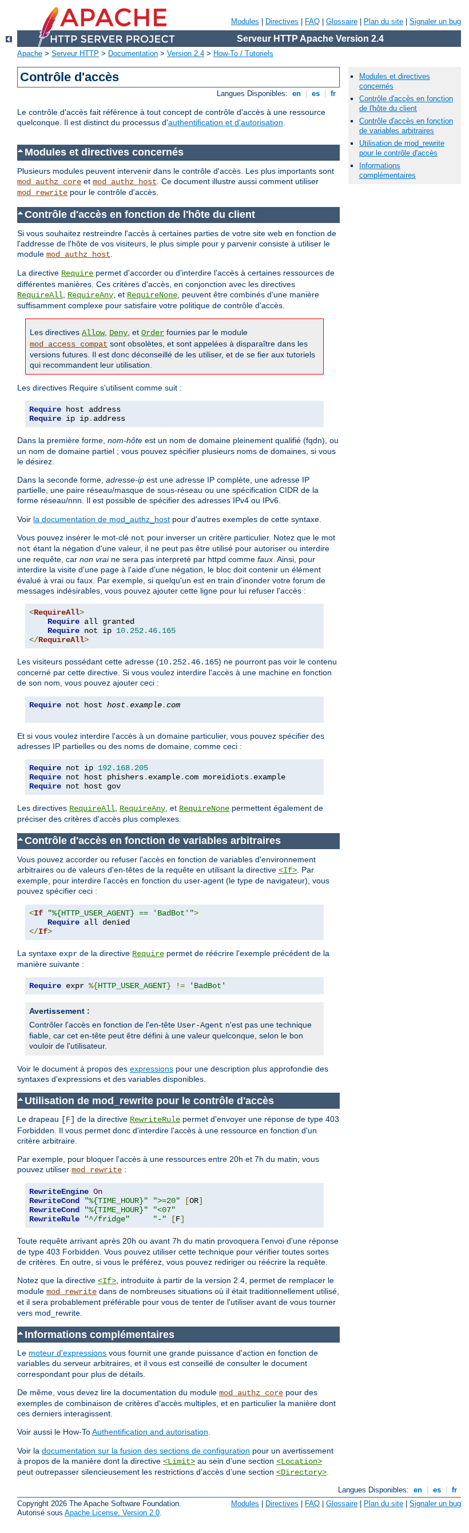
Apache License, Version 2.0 (112, 1512)
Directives (282, 21)
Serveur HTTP (75, 53)
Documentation (133, 53)
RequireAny (90, 295)
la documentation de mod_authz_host (101, 519)
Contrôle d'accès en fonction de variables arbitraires (406, 126)
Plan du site (383, 21)
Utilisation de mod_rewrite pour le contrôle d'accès (401, 148)
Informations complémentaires (387, 170)
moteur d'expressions (67, 1352)
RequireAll (40, 295)
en (296, 93)
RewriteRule (155, 1119)
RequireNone (152, 295)
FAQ (312, 21)
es (315, 93)
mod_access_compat (69, 344)
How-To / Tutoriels (243, 53)
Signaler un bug (435, 21)
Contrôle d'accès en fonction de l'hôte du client (406, 103)
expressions (151, 1068)
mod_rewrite (42, 192)
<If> (288, 870)
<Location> (299, 1461)
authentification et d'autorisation (225, 122)
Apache (29, 53)
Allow (93, 332)
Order (152, 332)
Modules (245, 21)
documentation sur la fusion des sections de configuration (146, 1450)
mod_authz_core (49, 181)
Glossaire (341, 21)
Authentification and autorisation (150, 1431)
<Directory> (301, 1472)
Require (77, 273)
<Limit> (179, 1461)
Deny (118, 332)
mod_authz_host (125, 181)
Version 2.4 (185, 53)
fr (333, 93)
